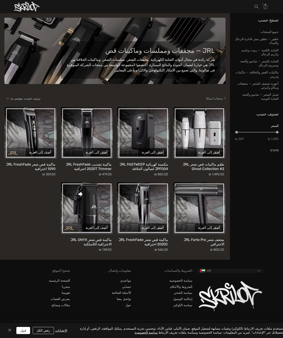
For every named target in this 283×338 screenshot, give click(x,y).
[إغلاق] (9, 330)
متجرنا (66, 287)
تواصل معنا (124, 299)
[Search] (256, 7)
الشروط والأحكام (181, 287)
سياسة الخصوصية (180, 281)
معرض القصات (60, 299)
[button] (265, 6)
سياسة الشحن (183, 293)
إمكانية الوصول (182, 299)
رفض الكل (43, 330)
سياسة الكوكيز (182, 305)
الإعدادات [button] (61, 330)
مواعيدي (125, 281)
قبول (23, 330)
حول (128, 305)
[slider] (236, 132)
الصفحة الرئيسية (59, 281)
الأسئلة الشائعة (121, 293)
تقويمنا (66, 293)
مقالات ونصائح (61, 305)
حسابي (126, 287)
